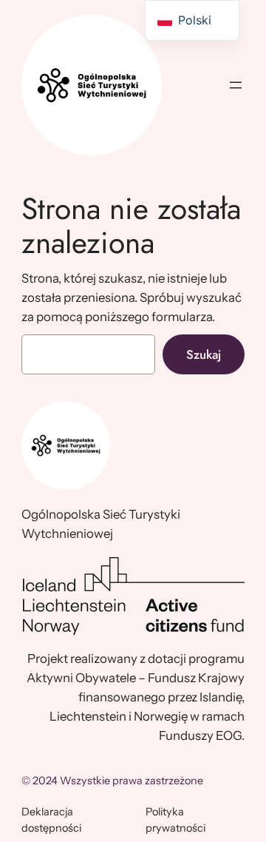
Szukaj (203, 354)
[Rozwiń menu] (236, 85)
